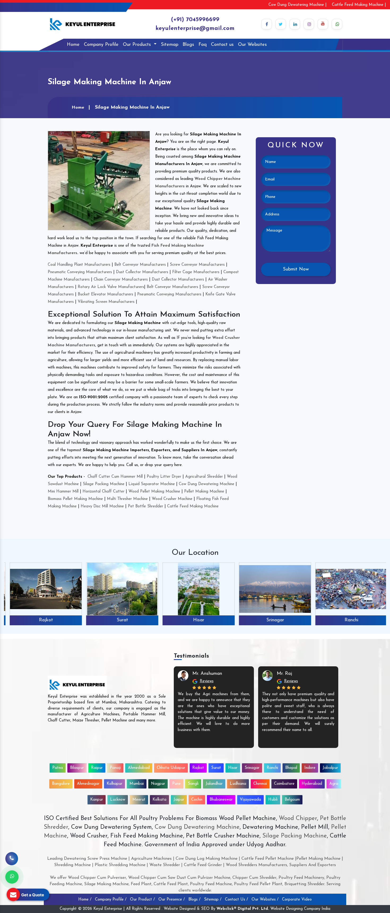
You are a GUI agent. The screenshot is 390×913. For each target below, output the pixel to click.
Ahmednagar (88, 784)
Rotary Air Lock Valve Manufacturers (111, 287)
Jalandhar (214, 784)
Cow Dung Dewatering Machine (206, 484)
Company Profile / (111, 900)
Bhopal (291, 768)
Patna (57, 768)
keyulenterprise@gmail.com (195, 28)
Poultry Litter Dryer (164, 477)
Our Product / (142, 900)
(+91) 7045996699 (195, 20)
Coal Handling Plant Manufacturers (79, 265)
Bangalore (61, 784)
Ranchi (348, 620)
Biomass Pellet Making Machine (75, 499)
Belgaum (292, 800)
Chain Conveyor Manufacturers (121, 280)
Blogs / (194, 900)
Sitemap (169, 44)
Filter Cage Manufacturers (195, 272)
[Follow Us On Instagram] (309, 24)
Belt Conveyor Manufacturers (140, 265)
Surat (118, 620)
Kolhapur (114, 784)
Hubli (273, 800)
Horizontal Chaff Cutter (103, 492)
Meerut (138, 800)
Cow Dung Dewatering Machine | (297, 5)
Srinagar (271, 620)
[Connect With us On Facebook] (266, 24)
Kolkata (159, 800)
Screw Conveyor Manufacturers (197, 265)
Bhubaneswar (221, 800)
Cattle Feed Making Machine (193, 506)
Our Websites (252, 44)
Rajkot (42, 620)
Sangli (193, 784)
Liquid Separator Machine (151, 484)
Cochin (196, 800)
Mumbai (136, 784)
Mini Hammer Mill (63, 492)
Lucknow (117, 800)
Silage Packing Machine (103, 484)
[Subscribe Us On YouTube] (323, 24)
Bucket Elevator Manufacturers (105, 294)
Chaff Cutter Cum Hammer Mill (115, 477)
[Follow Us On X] (280, 24)
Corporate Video (297, 900)
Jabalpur (330, 768)
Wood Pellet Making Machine (154, 492)
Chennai (260, 784)
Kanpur (96, 800)
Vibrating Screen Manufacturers (106, 302)
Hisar (195, 620)
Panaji (115, 768)
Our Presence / (171, 900)
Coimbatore (284, 784)
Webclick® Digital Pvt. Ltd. (242, 909)
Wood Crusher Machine (172, 499)
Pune (176, 784)
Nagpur (158, 784)
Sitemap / (213, 900)
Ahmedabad (139, 768)
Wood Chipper (298, 819)
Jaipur (179, 800)
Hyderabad (312, 784)
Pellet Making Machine (204, 492)
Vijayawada (250, 800)
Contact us (222, 44)
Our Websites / (265, 900)
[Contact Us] (11, 855)
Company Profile (101, 44)
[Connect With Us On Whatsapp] (337, 24)
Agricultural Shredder (204, 477)
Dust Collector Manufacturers (142, 272)
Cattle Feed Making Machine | (359, 5)
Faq (202, 44)
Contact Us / (236, 900)
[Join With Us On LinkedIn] (294, 24)
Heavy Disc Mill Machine (102, 506)
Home (73, 44)
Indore (309, 768)
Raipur (97, 768)
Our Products (138, 44)
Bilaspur (77, 768)
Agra (333, 784)
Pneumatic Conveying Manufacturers (80, 272)
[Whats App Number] (12, 877)
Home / (85, 900)
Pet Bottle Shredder (145, 506)
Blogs (188, 44)
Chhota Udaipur (171, 768)
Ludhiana (238, 784)
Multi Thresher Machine (127, 499)
